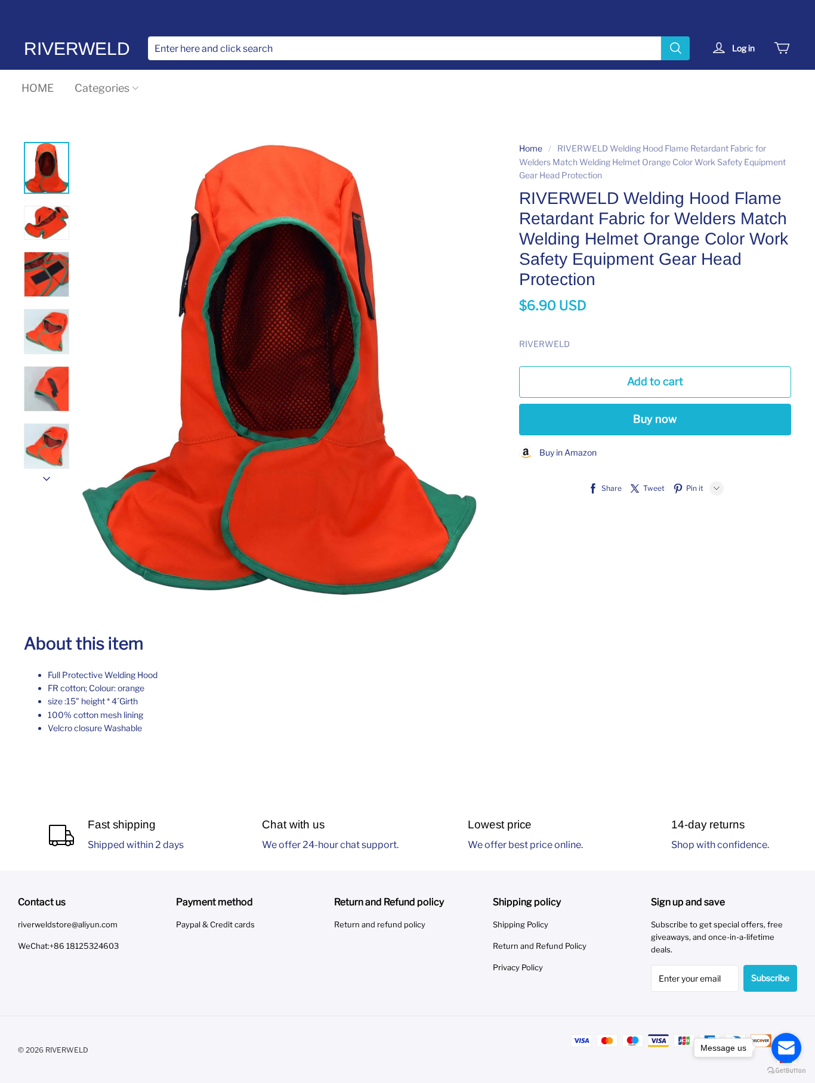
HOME (37, 88)
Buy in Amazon (565, 452)
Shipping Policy (520, 924)
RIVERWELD (77, 48)
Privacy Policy (518, 967)
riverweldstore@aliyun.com (68, 924)
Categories (102, 88)
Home (530, 148)
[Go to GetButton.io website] (786, 1071)
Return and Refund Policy (539, 946)
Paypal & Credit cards (215, 924)
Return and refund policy (379, 924)
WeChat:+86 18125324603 (68, 946)
